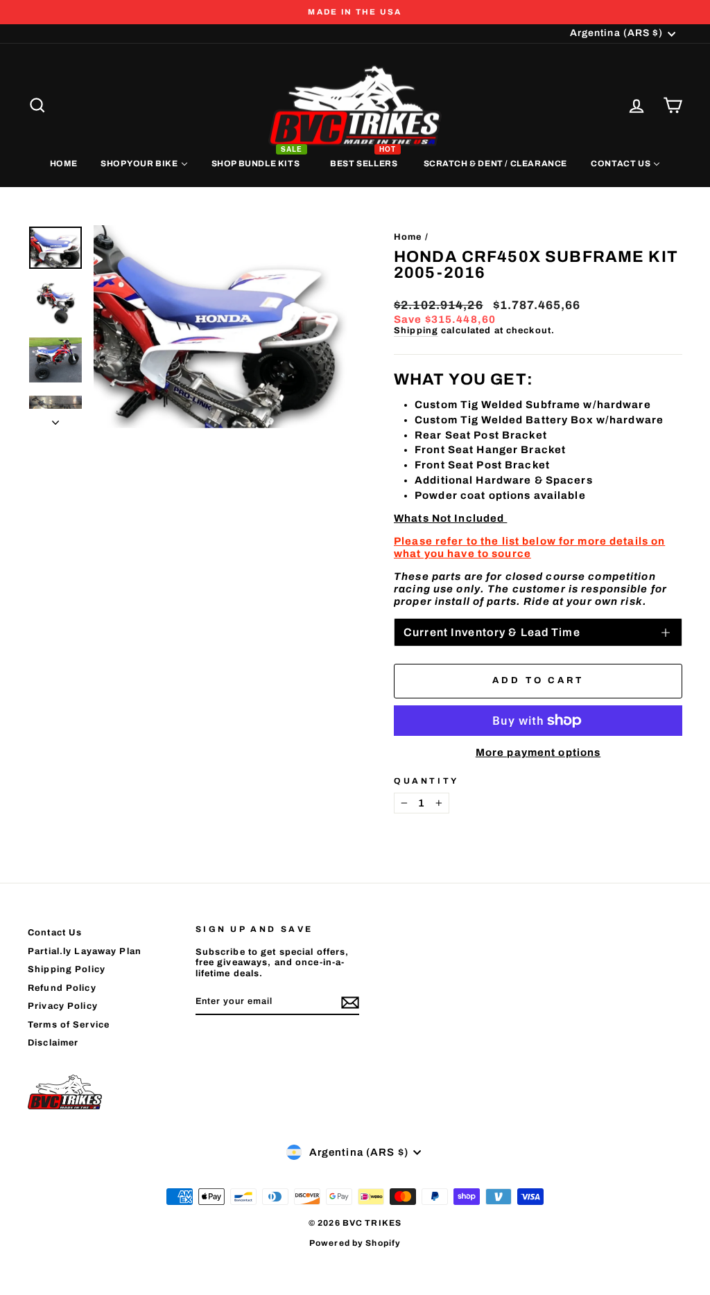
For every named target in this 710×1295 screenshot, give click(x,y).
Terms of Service (69, 1025)
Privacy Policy (63, 1006)
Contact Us (55, 932)
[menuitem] (63, 163)
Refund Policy (62, 988)
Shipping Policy (66, 969)
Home (408, 237)
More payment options (538, 752)
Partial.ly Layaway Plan (84, 951)
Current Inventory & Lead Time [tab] (492, 632)
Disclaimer (53, 1043)
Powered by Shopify (355, 1243)
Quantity (426, 781)
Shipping (416, 330)
